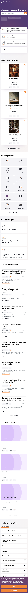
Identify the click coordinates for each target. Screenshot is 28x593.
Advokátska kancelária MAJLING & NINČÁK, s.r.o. (14, 106)
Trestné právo (10, 17)
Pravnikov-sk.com (8, 2)
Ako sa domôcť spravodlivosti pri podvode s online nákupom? (13, 272)
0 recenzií (16, 79)
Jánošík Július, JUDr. (14, 78)
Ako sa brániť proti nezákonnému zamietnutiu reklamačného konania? (14, 344)
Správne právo (4, 17)
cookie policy (13, 581)
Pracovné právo (17, 17)
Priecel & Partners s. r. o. (14, 134)
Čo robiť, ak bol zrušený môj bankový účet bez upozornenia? (13, 399)
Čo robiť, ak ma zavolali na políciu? (11, 325)
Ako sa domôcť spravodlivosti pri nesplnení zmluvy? (13, 381)
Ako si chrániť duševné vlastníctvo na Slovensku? (11, 290)
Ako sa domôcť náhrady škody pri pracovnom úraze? (13, 308)
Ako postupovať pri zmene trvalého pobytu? (11, 363)
